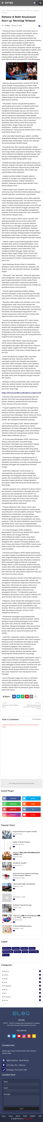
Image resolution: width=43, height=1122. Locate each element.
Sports (18, 951)
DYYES (9, 2)
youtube (33, 815)
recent (6, 955)
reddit (33, 804)
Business (7, 948)
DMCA (18, 1116)
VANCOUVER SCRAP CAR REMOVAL (24, 884)
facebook (13, 798)
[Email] (31, 696)
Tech (25, 951)
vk (33, 809)
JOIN (39, 1116)
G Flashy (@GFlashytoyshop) (22, 926)
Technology (34, 951)
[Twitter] (18, 696)
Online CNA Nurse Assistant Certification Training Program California (26, 874)
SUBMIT (32, 1116)
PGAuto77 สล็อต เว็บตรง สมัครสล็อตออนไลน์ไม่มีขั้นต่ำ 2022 (26, 853)
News (32, 948)
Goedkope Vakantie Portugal (22, 905)
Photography (8, 951)
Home (4, 11)
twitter (33, 798)
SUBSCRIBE (28, 1119)
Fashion (16, 948)
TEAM (25, 1116)
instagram (13, 815)
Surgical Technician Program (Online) (25, 831)
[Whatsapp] (23, 696)
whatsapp (13, 804)
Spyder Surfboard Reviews (21, 842)
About (11, 1116)
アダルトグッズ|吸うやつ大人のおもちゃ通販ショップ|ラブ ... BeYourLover (26, 916)
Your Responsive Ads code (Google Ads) (21, 783)
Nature (25, 948)
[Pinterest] (27, 696)
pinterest (13, 809)
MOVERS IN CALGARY (20, 863)
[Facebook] (14, 696)
